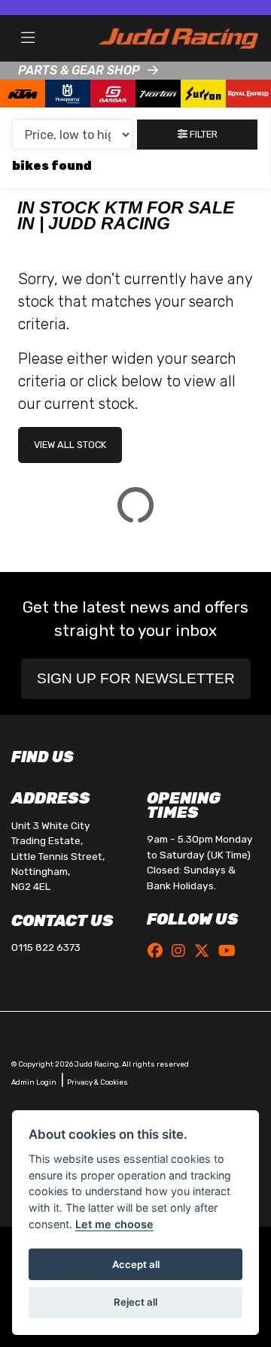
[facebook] (159, 951)
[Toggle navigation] (28, 38)
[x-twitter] (205, 951)
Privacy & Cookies (97, 1082)
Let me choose (114, 1224)
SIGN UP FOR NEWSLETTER (136, 678)
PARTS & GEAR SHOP (79, 70)
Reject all (135, 1302)
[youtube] (231, 951)
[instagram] (182, 951)
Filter (202, 134)
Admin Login (33, 1082)
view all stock (70, 444)
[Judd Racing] (178, 37)
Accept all (136, 1264)
